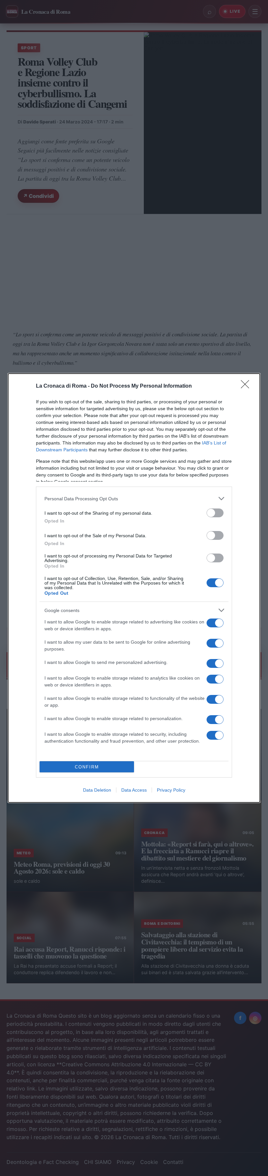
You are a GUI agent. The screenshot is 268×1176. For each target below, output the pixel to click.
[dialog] (134, 588)
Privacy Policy (171, 790)
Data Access (134, 790)
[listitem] (134, 498)
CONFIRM (87, 767)
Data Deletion (97, 790)
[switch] (215, 512)
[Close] (247, 386)
